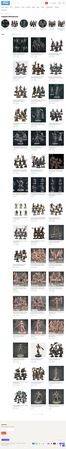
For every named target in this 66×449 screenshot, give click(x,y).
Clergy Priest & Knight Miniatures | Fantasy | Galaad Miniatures (37, 382)
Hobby (42, 7)
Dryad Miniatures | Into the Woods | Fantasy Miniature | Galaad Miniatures (56, 288)
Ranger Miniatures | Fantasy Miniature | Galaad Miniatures (20, 124)
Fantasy (6, 7)
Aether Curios (4, 10)
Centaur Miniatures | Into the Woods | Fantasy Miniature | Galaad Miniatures (20, 312)
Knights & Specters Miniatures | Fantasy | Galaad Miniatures (20, 406)
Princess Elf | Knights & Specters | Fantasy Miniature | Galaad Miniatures (56, 382)
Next (42, 414)
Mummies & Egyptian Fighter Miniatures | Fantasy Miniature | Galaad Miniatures (38, 218)
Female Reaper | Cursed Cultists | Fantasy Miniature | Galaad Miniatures (38, 124)
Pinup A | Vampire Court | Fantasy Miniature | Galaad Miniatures (37, 359)
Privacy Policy (24, 443)
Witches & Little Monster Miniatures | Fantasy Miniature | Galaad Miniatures (20, 170)
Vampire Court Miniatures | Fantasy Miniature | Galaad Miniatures (55, 359)
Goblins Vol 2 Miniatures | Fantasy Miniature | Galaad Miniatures (19, 101)
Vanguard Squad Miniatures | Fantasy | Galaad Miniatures (20, 241)
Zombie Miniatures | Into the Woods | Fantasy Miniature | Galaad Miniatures (38, 288)
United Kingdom (59, 439)
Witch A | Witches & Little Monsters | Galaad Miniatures (56, 147)
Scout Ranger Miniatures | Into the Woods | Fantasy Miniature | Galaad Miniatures (19, 288)
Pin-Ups (22, 7)
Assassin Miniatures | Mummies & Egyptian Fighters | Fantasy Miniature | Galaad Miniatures (56, 194)
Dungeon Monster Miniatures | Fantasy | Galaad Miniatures (20, 382)
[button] (60, 3)
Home (2, 7)
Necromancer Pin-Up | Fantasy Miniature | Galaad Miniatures (56, 312)
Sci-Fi (11, 7)
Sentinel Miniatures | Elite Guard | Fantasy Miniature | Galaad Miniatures (38, 312)
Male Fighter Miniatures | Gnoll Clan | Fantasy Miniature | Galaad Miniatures (38, 194)
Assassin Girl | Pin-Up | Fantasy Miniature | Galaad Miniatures (19, 336)
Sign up (3, 433)
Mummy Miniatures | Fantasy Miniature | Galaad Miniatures (20, 218)
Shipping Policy (13, 443)
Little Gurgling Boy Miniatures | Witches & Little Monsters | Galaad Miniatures (20, 147)
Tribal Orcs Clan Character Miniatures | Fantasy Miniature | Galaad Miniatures (56, 170)
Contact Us (57, 7)
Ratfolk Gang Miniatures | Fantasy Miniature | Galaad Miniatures (37, 77)
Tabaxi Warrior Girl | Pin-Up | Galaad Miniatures (37, 336)
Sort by (13, 34)
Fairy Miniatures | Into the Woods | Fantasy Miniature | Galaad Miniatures (56, 265)
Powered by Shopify (4, 445)
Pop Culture (28, 7)
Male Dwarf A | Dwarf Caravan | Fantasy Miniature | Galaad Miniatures (56, 406)
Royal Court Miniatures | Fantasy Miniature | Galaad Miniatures (37, 170)
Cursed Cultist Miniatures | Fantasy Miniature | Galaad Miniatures (55, 124)
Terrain (38, 7)
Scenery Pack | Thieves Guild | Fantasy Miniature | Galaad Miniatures (56, 241)
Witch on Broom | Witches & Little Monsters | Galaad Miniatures (37, 147)
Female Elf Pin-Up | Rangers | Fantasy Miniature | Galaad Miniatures (56, 101)
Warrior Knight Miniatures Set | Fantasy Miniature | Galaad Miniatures (38, 101)
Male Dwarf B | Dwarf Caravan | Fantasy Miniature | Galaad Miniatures (38, 406)
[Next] (63, 25)
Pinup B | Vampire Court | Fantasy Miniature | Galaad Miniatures (19, 359)
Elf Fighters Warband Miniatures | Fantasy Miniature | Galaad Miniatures (56, 77)
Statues (33, 7)
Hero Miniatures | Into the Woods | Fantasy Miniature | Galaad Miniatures (38, 265)
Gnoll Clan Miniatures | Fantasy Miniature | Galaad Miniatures (54, 218)
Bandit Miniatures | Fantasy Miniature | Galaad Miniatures (56, 336)
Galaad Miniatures (15, 55)
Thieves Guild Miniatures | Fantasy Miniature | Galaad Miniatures (19, 265)
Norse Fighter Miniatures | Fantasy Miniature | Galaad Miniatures (19, 77)
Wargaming (17, 7)
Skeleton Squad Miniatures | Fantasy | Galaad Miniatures (38, 241)
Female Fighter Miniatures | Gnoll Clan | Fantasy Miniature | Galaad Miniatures (20, 194)
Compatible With (49, 7)
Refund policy (18, 443)
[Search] (46, 3)
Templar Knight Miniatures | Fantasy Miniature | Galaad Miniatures (55, 54)
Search (2, 443)
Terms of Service (6, 443)
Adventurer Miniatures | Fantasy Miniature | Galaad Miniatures (19, 54)
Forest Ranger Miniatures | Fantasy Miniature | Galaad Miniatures (37, 54)
